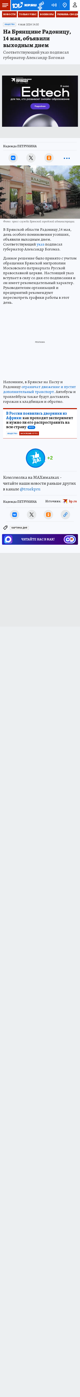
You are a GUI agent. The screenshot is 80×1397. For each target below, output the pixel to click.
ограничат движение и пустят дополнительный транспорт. (39, 389)
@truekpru (30, 489)
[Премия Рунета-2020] (40, 5)
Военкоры (47, 14)
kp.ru (73, 501)
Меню (5, 5)
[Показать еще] (67, 158)
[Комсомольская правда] (24, 5)
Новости (9, 14)
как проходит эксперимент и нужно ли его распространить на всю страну (39, 420)
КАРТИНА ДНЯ (19, 527)
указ (40, 244)
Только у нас (28, 14)
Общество (10, 24)
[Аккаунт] (75, 5)
